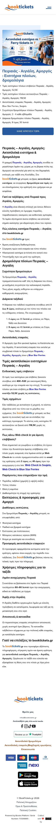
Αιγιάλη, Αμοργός (32, 162)
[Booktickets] (20, 9)
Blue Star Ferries (36, 355)
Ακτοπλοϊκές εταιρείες (16, 745)
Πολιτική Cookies (28, 810)
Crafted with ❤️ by (41, 818)
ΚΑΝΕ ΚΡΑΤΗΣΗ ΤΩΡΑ (28, 131)
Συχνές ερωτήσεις (42, 745)
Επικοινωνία (28, 749)
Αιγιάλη (9, 206)
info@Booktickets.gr (28, 717)
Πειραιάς (17, 162)
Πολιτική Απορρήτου (26, 802)
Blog (30, 745)
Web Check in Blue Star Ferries (20, 469)
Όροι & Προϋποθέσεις (26, 806)
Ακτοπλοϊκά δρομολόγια (28, 741)
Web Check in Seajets (38, 465)
